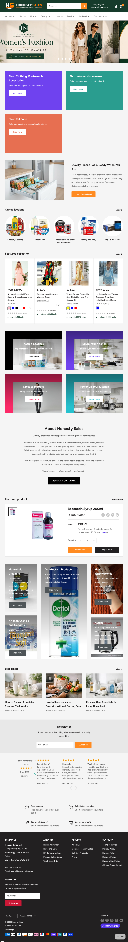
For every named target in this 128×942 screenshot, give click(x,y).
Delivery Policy (109, 857)
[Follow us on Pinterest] (116, 920)
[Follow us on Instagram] (112, 920)
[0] (120, 6)
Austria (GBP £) (26, 916)
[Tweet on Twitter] (112, 515)
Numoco (11, 304)
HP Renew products (52, 853)
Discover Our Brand (64, 481)
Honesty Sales (102, 304)
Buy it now (107, 549)
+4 (58, 305)
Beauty (44, 16)
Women (8, 16)
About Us (76, 845)
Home (57, 16)
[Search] (84, 6)
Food (69, 16)
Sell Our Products (80, 853)
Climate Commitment (112, 865)
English (9, 916)
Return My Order (51, 845)
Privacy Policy (108, 849)
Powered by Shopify (13, 925)
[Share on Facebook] (103, 515)
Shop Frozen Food (83, 194)
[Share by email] (117, 515)
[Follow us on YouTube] (121, 920)
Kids (32, 16)
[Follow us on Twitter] (107, 920)
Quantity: (72, 540)
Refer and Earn (50, 849)
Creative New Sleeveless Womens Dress (47, 295)
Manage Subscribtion (52, 857)
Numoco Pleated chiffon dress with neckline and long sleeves (20, 297)
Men (21, 16)
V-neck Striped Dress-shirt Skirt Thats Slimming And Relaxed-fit (77, 297)
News (74, 857)
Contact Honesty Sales (82, 849)
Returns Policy (108, 853)
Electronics (99, 16)
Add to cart (80, 549)
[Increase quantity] (93, 540)
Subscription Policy (111, 861)
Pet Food (83, 16)
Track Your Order (51, 861)
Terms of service (109, 845)
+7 (29, 308)
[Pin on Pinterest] (108, 515)
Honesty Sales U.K (76, 515)
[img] (26, 768)
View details (118, 499)
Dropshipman (43, 301)
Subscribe (83, 745)
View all (120, 210)
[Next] (123, 227)
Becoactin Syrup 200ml (85, 509)
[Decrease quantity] (80, 540)
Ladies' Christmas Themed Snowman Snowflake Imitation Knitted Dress (107, 297)
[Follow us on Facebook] (102, 920)
